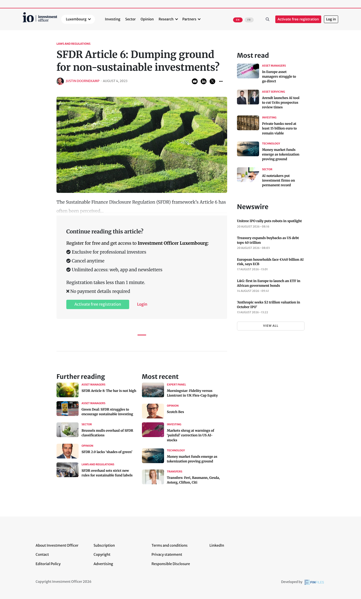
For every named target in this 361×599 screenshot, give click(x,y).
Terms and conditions (170, 545)
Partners (189, 19)
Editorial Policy (48, 564)
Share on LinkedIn (204, 81)
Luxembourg (76, 19)
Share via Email (195, 81)
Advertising (103, 564)
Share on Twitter (212, 81)
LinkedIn (216, 545)
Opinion (147, 19)
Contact (42, 554)
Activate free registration (298, 19)
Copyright (102, 554)
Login (142, 304)
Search (267, 19)
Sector (130, 19)
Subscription (104, 545)
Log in (331, 19)
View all (270, 326)
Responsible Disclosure (171, 564)
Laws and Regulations (73, 44)
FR (249, 19)
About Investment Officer (57, 545)
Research (166, 19)
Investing (112, 19)
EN (238, 19)
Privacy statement (167, 554)
